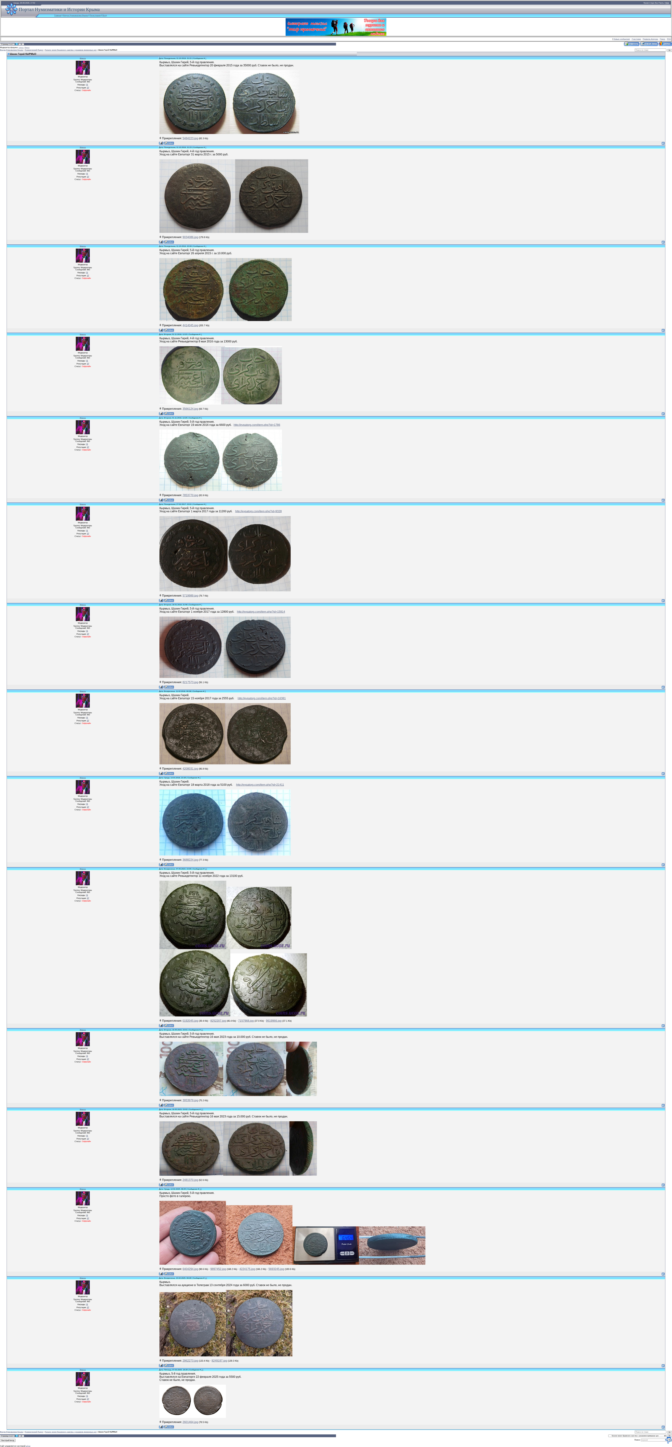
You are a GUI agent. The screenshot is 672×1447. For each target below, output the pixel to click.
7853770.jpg (190, 495)
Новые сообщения (621, 39)
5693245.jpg (276, 1269)
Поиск (662, 39)
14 (206, 1278)
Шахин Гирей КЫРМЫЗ (107, 50)
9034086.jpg (190, 237)
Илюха (26, 47)
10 (206, 869)
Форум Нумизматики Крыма (75, 15)
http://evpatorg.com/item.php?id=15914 (261, 611)
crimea (21, 47)
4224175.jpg (247, 1269)
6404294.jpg (190, 1269)
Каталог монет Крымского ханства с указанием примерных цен (70, 50)
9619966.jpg (274, 1020)
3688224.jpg (190, 859)
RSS (667, 3)
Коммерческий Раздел (34, 50)
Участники (636, 39)
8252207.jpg (218, 1020)
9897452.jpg (218, 1269)
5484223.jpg (190, 138)
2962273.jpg (190, 1360)
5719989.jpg (190, 595)
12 (202, 1109)
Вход (104, 15)
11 (202, 1030)
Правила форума (650, 39)
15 (202, 1370)
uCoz (28, 1446)
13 (201, 1189)
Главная (57, 15)
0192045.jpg (190, 1020)
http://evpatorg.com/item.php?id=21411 (260, 784)
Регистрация (95, 15)
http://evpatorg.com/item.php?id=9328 (258, 511)
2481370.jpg (190, 1179)
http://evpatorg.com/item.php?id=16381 (262, 698)
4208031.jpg (190, 768)
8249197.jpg (219, 1360)
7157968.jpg (246, 1020)
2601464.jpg (190, 1422)
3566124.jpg (190, 408)
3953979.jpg (190, 1100)
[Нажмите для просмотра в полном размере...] (192, 1263)
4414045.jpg (190, 325)
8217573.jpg (190, 682)
